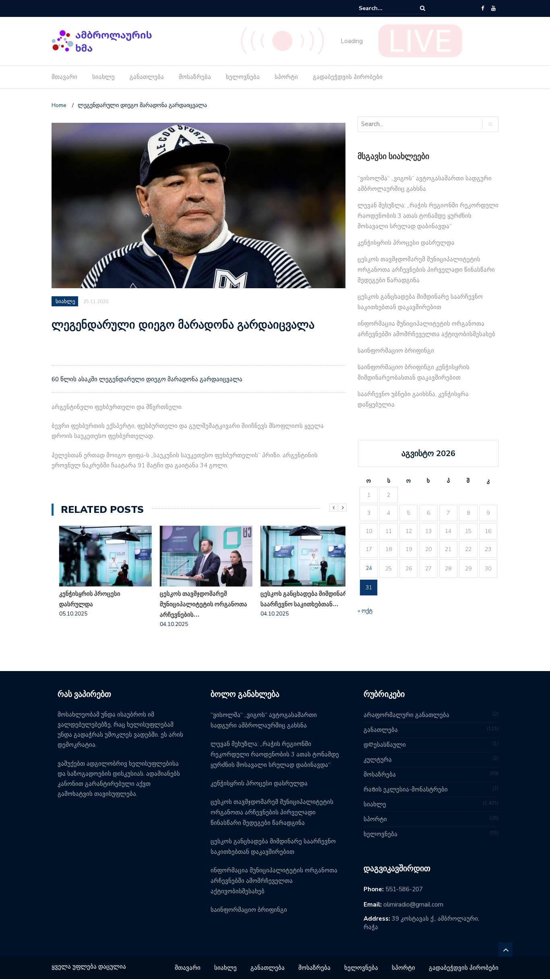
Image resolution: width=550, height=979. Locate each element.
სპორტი (286, 77)
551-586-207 (404, 889)
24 (369, 568)
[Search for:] (383, 8)
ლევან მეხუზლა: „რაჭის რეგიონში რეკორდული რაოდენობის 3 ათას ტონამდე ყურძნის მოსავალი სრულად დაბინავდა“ (428, 215)
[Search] (422, 8)
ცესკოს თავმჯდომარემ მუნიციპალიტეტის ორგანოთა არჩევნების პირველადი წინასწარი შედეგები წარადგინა (426, 269)
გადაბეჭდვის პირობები (348, 77)
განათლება (147, 77)
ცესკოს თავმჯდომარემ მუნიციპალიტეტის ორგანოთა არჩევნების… (196, 604)
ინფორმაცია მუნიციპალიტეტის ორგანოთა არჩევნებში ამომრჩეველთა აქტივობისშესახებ (274, 880)
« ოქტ (365, 611)
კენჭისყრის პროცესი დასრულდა (82, 599)
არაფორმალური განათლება (406, 715)
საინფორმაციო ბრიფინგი (396, 351)
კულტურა (378, 760)
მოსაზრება (195, 77)
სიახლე (103, 77)
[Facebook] (482, 8)
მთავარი (64, 77)
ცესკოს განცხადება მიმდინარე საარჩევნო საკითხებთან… (298, 599)
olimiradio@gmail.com (413, 905)
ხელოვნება (243, 77)
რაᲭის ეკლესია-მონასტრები (406, 789)
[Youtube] (493, 8)
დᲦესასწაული (385, 745)
